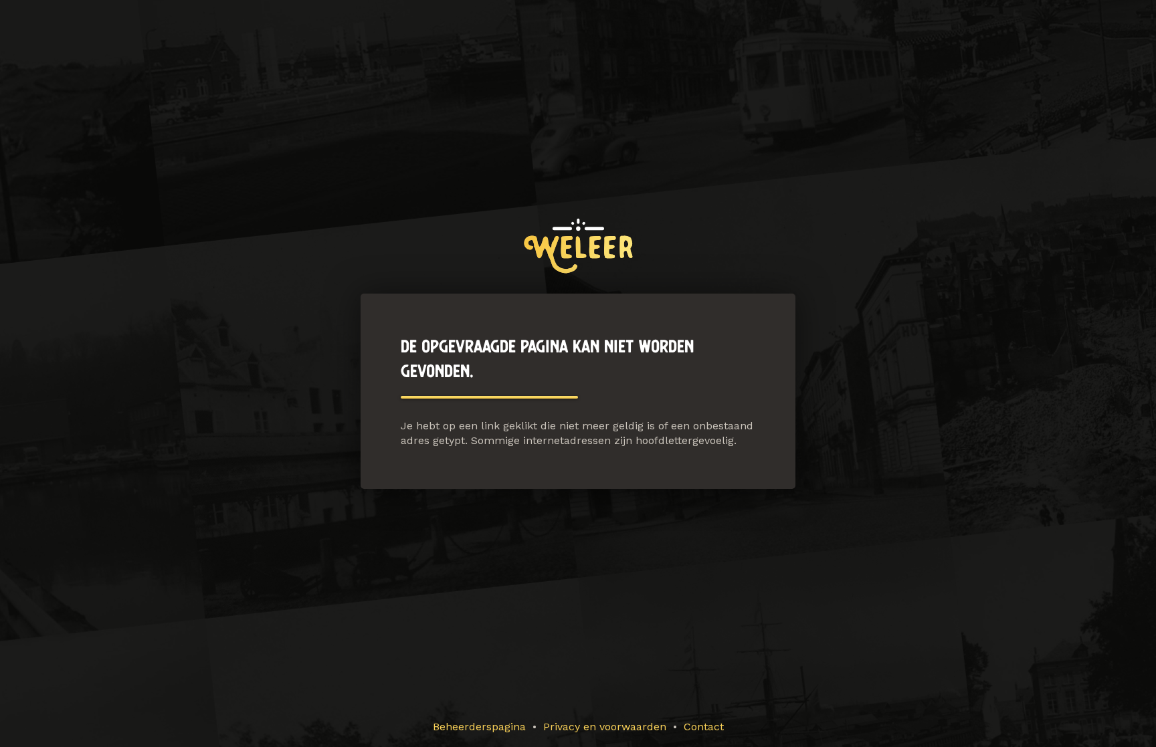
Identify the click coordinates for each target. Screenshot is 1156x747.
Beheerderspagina (479, 726)
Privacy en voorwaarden (604, 726)
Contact (704, 726)
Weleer (578, 246)
